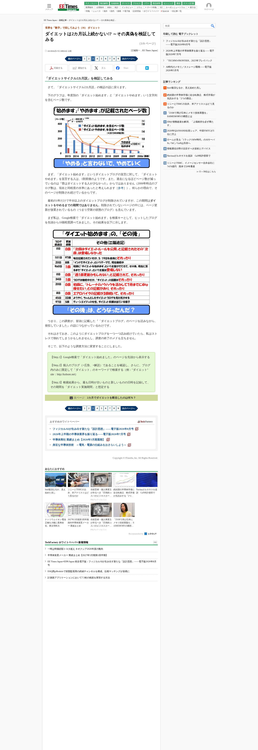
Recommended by (136, 534)
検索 (213, 25)
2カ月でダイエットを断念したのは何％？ (103, 397)
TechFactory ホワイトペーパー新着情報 (66, 542)
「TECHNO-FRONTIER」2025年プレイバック (189, 60)
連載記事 (63, 20)
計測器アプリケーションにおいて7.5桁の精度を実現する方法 (79, 577)
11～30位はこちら (207, 171)
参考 (121, 187)
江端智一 (136, 50)
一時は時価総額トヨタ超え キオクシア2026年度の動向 (75, 549)
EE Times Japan (50, 20)
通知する (82, 68)
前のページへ (74, 58)
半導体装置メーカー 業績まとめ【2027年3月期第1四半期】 (78, 555)
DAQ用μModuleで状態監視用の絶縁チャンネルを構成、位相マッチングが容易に (89, 571)
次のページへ (128, 58)
